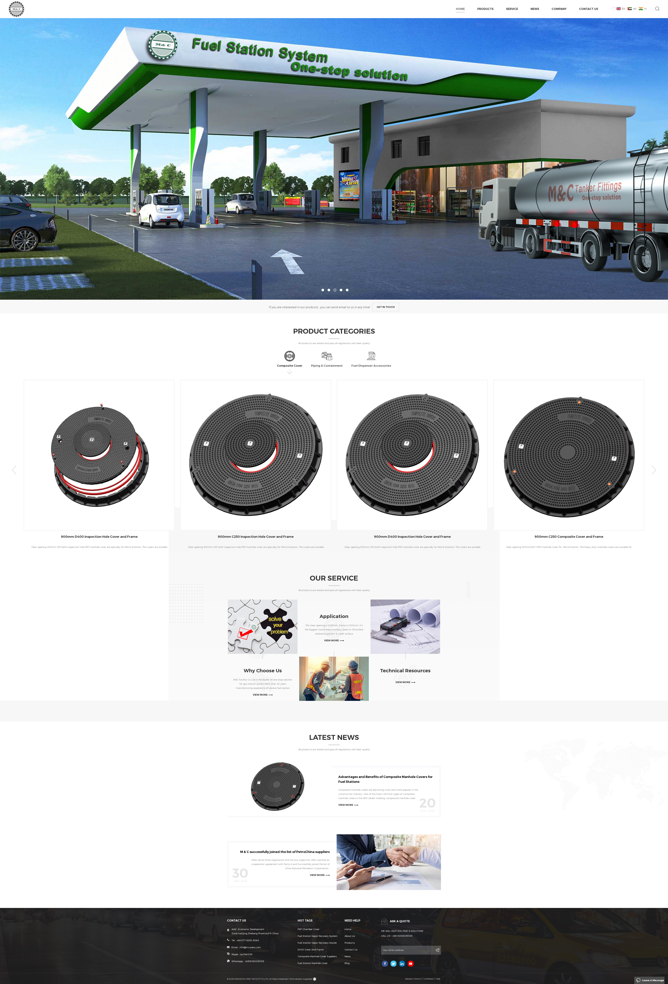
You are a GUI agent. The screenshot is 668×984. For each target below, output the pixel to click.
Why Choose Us (263, 670)
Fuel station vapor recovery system (317, 936)
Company (559, 9)
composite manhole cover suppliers (317, 956)
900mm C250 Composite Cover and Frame (569, 537)
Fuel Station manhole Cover (313, 963)
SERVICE (512, 9)
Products (485, 9)
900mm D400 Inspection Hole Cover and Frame (99, 537)
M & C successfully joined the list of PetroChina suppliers (285, 852)
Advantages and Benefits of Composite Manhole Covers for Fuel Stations (385, 779)
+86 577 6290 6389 (248, 940)
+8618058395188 (254, 961)
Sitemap (429, 979)
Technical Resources (405, 670)
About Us (350, 936)
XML (438, 979)
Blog (347, 963)
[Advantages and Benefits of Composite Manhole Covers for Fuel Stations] (279, 787)
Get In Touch (386, 307)
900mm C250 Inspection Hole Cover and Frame (256, 537)
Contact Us (588, 9)
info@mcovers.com (250, 947)
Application (334, 616)
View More (96, 555)
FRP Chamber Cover (308, 929)
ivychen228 (246, 954)
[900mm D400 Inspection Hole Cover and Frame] (99, 455)
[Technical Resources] (405, 627)
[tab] (289, 362)
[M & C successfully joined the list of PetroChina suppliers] (389, 862)
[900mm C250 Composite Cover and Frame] (569, 455)
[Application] (334, 679)
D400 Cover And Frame (311, 949)
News (535, 9)
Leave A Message (653, 980)
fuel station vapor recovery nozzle (317, 942)
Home (460, 9)
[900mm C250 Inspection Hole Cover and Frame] (256, 455)
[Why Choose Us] (262, 627)
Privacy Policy (413, 979)
